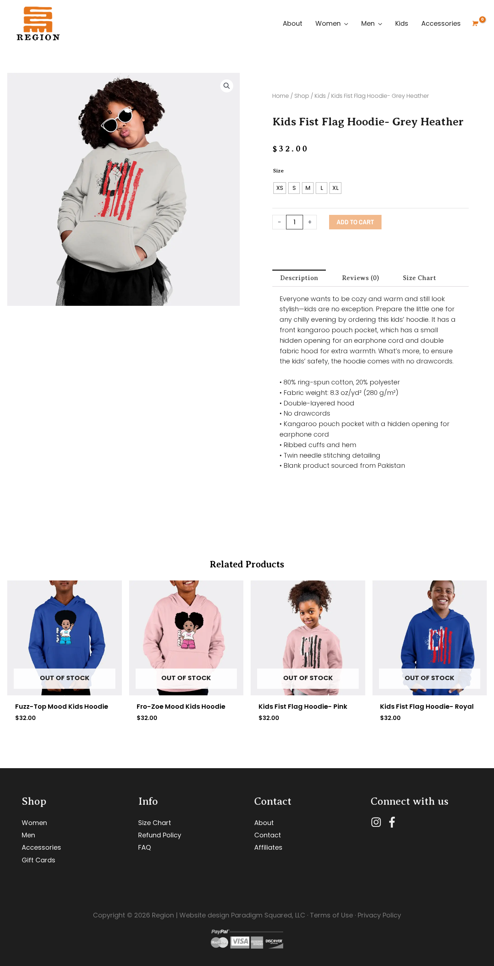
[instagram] (378, 822)
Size (278, 171)
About (292, 23)
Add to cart (355, 221)
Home (280, 96)
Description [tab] (299, 278)
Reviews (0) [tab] (360, 278)
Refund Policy (159, 835)
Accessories (441, 23)
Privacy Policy (379, 915)
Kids (401, 23)
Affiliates (268, 847)
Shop (301, 96)
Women (328, 23)
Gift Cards (38, 860)
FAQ (144, 847)
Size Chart (154, 822)
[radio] (280, 188)
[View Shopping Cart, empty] (474, 23)
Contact (267, 835)
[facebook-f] (394, 822)
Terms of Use (331, 915)
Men (368, 23)
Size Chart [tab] (419, 278)
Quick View (64, 688)
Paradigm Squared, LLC (268, 915)
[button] (226, 85)
